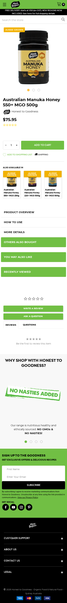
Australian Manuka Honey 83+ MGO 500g (52, 193)
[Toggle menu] (4, 4)
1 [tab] (28, 90)
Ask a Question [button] (33, 316)
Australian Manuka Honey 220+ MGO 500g (32, 193)
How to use (13, 222)
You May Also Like (18, 257)
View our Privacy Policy (27, 497)
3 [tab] (39, 90)
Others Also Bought (20, 242)
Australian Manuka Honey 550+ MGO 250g (11, 193)
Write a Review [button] (33, 309)
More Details (14, 232)
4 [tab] (41, 441)
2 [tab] (33, 90)
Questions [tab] (29, 325)
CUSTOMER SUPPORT (17, 538)
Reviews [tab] (11, 325)
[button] (17, 155)
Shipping (43, 154)
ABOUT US (10, 549)
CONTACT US (12, 560)
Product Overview (19, 212)
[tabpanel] (33, 57)
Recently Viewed (17, 272)
